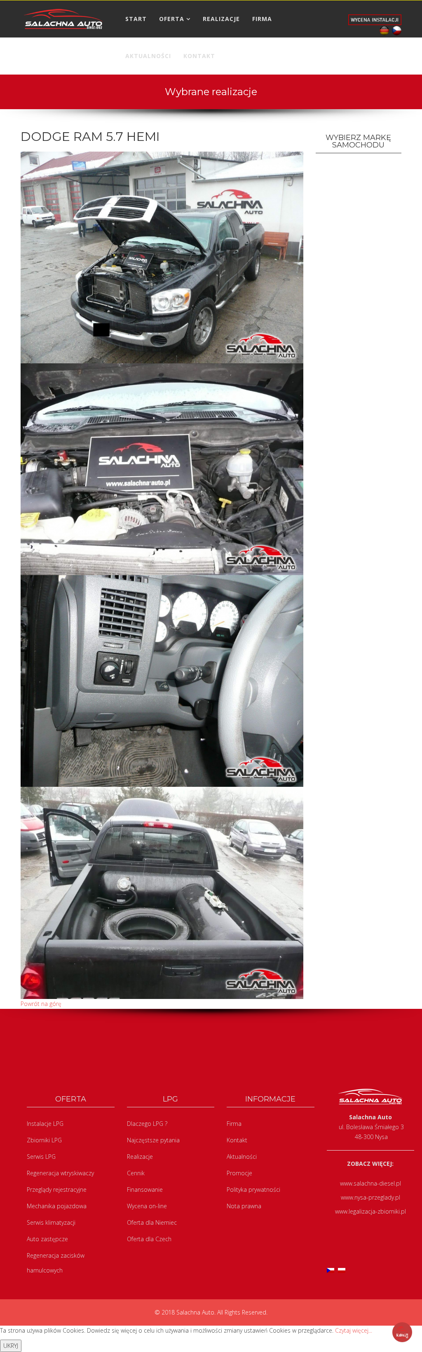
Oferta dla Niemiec (152, 1222)
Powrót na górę (41, 1004)
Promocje (239, 1173)
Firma (234, 1123)
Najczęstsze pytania (153, 1140)
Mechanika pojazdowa (57, 1206)
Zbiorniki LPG (44, 1140)
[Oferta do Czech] (395, 30)
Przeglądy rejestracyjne (57, 1189)
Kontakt (237, 1140)
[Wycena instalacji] (374, 19)
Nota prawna (244, 1206)
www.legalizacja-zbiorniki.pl (370, 1211)
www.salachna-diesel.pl (370, 1183)
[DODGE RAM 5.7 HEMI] (162, 257)
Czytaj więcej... (353, 1330)
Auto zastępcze (47, 1239)
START (136, 19)
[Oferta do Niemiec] (383, 30)
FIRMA (262, 19)
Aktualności (242, 1156)
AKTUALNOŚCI (148, 56)
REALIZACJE (221, 19)
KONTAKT (199, 56)
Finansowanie (145, 1189)
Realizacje (140, 1156)
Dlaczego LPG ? (147, 1123)
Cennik (136, 1173)
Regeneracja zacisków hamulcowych (55, 1262)
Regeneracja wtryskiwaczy (60, 1173)
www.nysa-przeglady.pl (370, 1197)
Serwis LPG (41, 1156)
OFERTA (171, 19)
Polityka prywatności (253, 1189)
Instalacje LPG (45, 1123)
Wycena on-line (147, 1206)
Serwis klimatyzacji (51, 1222)
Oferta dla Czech (149, 1239)
